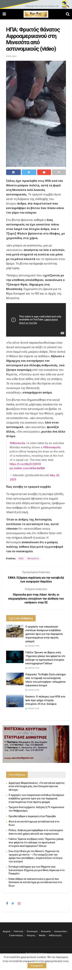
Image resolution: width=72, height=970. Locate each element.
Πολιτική (18, 931)
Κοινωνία (46, 931)
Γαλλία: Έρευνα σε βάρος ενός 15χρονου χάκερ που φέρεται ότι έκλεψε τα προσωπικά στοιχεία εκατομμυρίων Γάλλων (36, 842)
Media (42, 935)
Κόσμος (31, 935)
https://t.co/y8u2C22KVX (25, 464)
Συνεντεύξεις (16, 935)
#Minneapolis (52, 447)
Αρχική (6, 931)
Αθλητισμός (55, 935)
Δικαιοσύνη (60, 931)
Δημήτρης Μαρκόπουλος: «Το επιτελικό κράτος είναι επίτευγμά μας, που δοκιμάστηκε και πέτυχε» (37, 786)
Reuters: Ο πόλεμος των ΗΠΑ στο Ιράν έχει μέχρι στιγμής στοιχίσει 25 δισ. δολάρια (45, 700)
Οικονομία (32, 931)
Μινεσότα (33, 558)
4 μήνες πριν (33, 646)
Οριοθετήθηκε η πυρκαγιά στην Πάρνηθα (32, 816)
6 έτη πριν (11, 56)
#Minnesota (17, 443)
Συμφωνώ (37, 965)
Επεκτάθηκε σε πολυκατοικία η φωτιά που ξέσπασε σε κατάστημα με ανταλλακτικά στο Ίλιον (35, 882)
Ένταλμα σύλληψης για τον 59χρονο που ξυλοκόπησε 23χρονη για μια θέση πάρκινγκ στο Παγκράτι (37, 870)
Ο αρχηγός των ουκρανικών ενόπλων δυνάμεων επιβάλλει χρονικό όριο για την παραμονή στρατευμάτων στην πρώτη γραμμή (43, 634)
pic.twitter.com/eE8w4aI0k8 (27, 468)
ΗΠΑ (21, 558)
